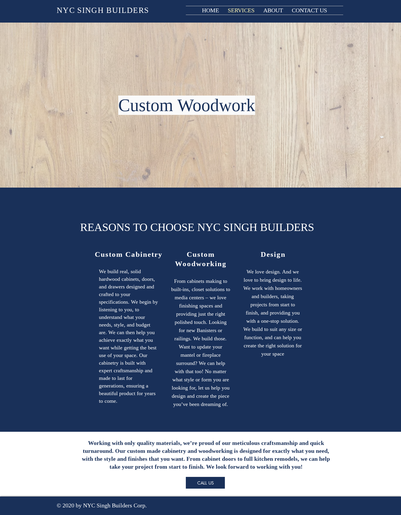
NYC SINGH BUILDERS (103, 10)
